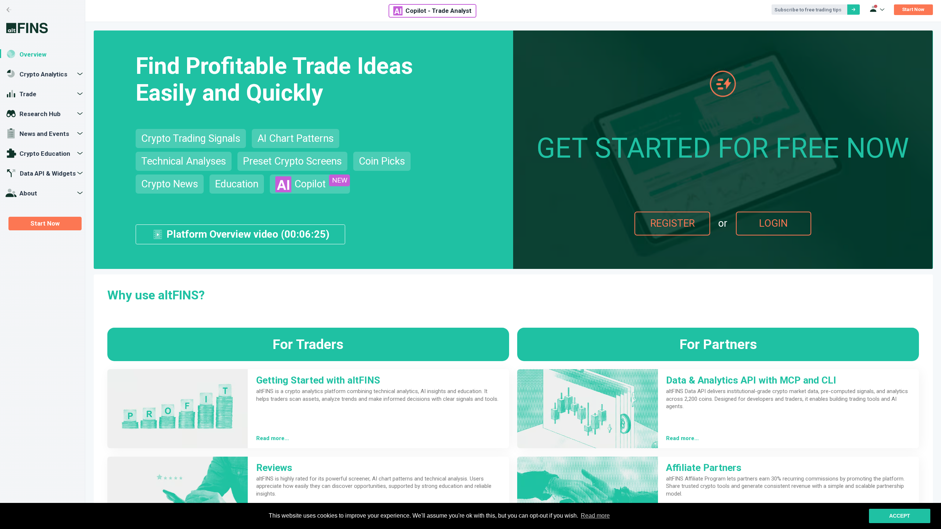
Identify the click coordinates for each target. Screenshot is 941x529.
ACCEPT (899, 516)
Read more (595, 515)
